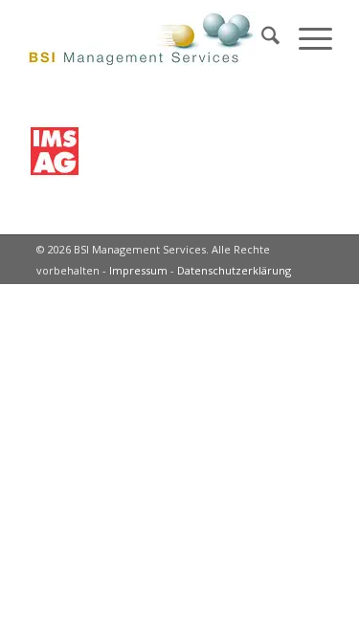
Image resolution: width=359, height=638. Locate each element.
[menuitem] (261, 38)
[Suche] (261, 38)
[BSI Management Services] (149, 38)
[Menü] (306, 38)
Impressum (138, 270)
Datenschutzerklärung (234, 270)
